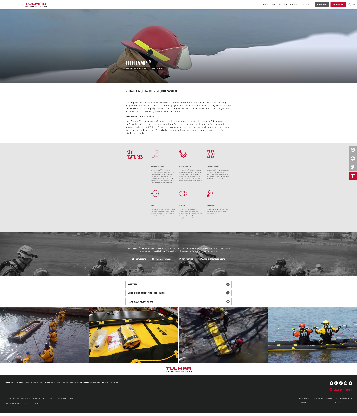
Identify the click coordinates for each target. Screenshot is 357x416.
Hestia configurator (51, 398)
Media (282, 4)
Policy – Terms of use (344, 398)
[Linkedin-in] (336, 383)
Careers (63, 398)
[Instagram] (341, 383)
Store (38, 398)
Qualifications (317, 398)
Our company (10, 398)
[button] (350, 4)
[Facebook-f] (331, 383)
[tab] (44, 335)
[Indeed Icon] (350, 383)
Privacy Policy (304, 398)
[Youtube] (345, 383)
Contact (307, 4)
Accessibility (329, 398)
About (266, 4)
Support (294, 4)
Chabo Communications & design (343, 402)
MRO (275, 4)
